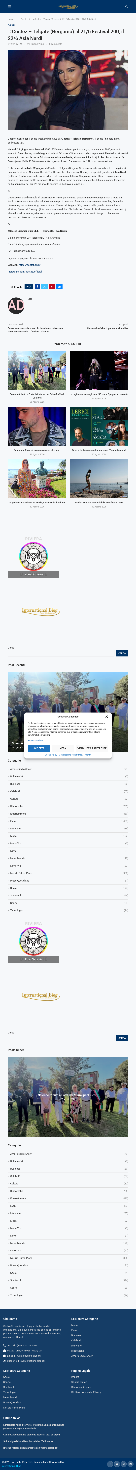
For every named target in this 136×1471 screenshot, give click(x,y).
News (69, 1235)
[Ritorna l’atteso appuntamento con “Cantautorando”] (99, 426)
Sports (69, 1287)
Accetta (39, 748)
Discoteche (69, 1191)
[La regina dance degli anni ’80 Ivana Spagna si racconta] (99, 370)
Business (69, 1168)
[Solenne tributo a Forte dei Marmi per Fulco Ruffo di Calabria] (37, 370)
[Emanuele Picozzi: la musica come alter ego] (37, 426)
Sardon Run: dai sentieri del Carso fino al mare (99, 502)
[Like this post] (30, 286)
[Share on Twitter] (44, 286)
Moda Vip (69, 1228)
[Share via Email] (59, 286)
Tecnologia (69, 1295)
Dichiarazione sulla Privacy (71, 755)
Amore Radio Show (69, 1153)
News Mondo (69, 1243)
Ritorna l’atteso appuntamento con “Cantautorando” (99, 450)
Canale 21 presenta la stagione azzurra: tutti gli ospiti (31, 1434)
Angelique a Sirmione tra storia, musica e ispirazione (37, 502)
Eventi (23, 19)
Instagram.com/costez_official (25, 271)
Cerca (11, 1032)
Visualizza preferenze (91, 748)
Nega (63, 748)
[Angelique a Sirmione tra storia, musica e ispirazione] (37, 478)
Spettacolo (69, 1280)
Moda (69, 1220)
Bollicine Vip (69, 1161)
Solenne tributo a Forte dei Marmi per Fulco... (68, 1095)
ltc (20, 44)
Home (10, 19)
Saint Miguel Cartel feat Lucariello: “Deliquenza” (29, 1441)
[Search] (126, 6)
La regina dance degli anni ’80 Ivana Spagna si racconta (99, 394)
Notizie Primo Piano (69, 1258)
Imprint (88, 755)
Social (69, 1272)
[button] (106, 716)
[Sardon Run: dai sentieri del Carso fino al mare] (99, 478)
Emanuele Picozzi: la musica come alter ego (37, 450)
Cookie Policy (51, 755)
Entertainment (69, 1198)
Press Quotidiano (69, 1265)
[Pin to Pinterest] (52, 286)
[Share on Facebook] (37, 286)
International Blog (11, 1466)
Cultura (69, 1183)
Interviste (69, 1213)
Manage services (35, 740)
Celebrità (69, 1176)
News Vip (69, 1250)
